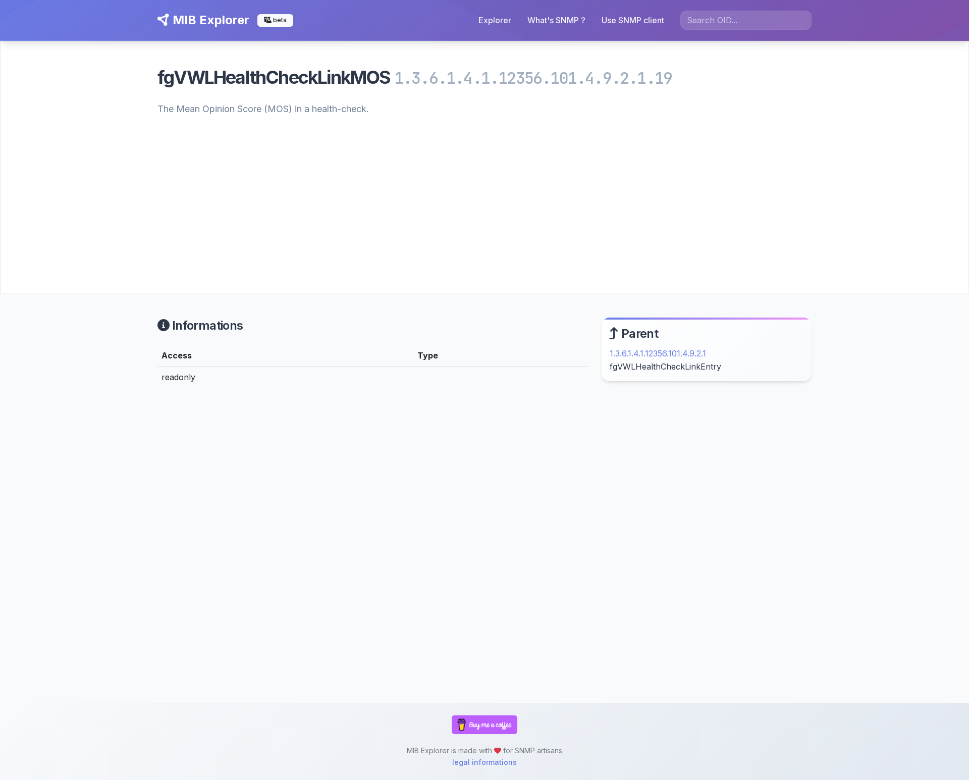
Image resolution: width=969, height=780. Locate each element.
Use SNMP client (633, 20)
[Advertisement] (484, 193)
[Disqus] (373, 535)
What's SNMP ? (556, 20)
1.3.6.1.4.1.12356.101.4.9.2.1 (658, 353)
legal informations (484, 762)
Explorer (494, 20)
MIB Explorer (209, 20)
